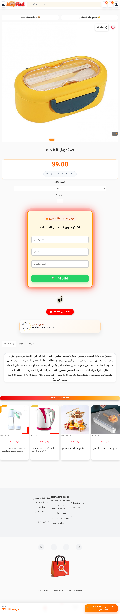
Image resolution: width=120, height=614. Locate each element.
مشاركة (100, 27)
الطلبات (42, 507)
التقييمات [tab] (31, 344)
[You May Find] (17, 4)
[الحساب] (116, 4)
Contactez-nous (77, 517)
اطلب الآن (62, 278)
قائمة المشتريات (42, 517)
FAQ (77, 512)
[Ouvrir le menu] (3, 4)
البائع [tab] (21, 344)
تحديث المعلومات (42, 503)
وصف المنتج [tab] (9, 344)
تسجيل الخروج (42, 522)
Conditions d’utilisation (60, 501)
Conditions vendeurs (60, 519)
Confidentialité (60, 514)
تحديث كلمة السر (42, 512)
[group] (14, 432)
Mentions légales (60, 523)
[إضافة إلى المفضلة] (113, 27)
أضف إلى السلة (61, 312)
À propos (77, 507)
